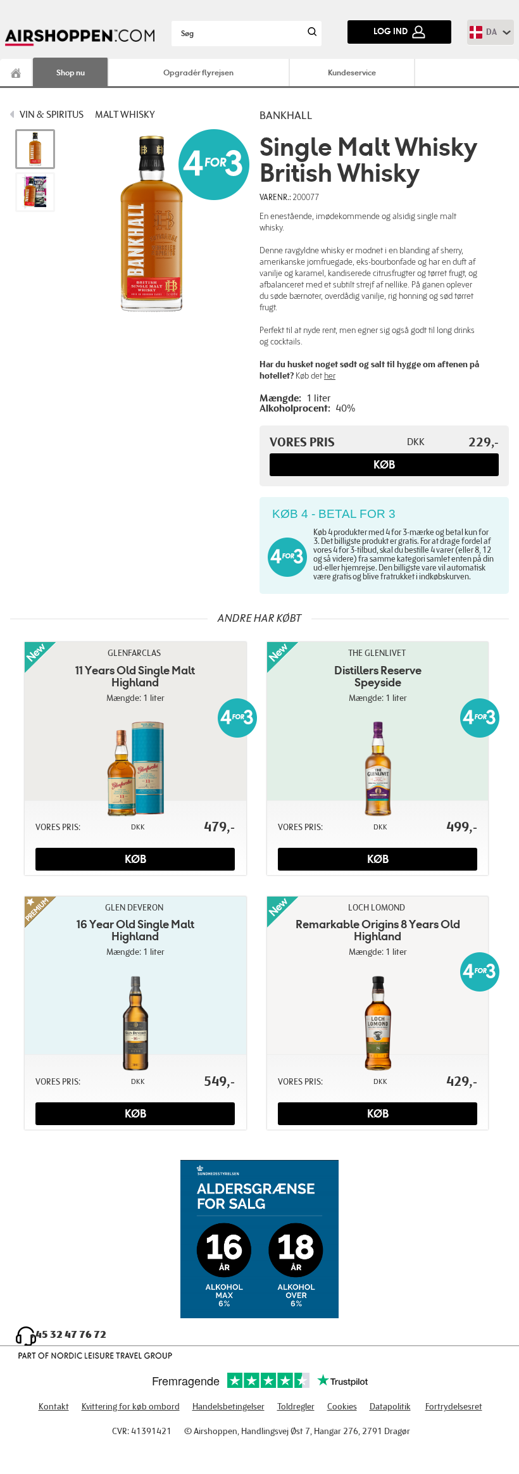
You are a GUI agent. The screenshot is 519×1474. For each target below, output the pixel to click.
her (329, 375)
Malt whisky (125, 114)
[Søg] (311, 33)
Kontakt (54, 1406)
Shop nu (70, 72)
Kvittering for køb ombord (131, 1406)
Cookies (342, 1406)
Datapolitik (390, 1406)
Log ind (390, 31)
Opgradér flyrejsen (198, 72)
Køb (384, 465)
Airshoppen (16, 72)
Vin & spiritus (52, 114)
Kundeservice (352, 72)
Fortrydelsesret (453, 1406)
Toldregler (296, 1406)
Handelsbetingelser (228, 1406)
